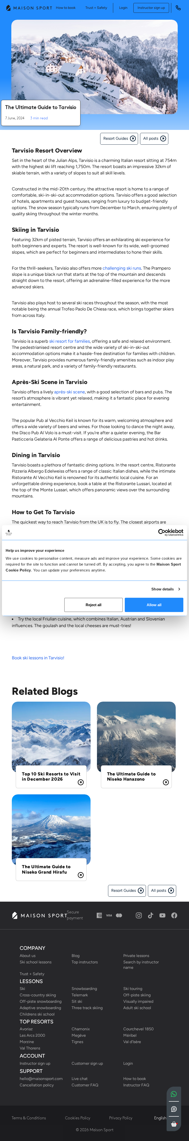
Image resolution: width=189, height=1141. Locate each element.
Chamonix (81, 1029)
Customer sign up (87, 1063)
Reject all (93, 604)
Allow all (154, 604)
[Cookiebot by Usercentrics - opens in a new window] (161, 532)
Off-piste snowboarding (41, 1001)
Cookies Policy (77, 1118)
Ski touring (132, 988)
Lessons (31, 981)
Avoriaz (26, 1029)
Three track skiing (87, 1007)
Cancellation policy (37, 1085)
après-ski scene (69, 392)
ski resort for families (69, 341)
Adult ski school (137, 1007)
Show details (162, 589)
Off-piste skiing (137, 995)
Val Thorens (30, 1048)
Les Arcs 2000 (32, 1035)
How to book (66, 8)
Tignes (77, 1041)
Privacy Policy (120, 1118)
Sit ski (77, 1001)
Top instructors (85, 962)
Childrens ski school (37, 1014)
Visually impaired (138, 1001)
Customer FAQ (85, 1085)
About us (27, 955)
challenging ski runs (122, 268)
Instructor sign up (151, 8)
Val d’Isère (132, 1041)
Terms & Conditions (29, 1118)
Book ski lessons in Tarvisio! (38, 658)
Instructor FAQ (136, 1085)
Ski (22, 988)
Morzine (27, 1041)
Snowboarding (84, 988)
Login (123, 8)
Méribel (130, 1035)
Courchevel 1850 (138, 1029)
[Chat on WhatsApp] (174, 1094)
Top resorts (36, 1021)
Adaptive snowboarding (40, 1007)
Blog (75, 955)
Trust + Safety (96, 8)
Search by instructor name (141, 965)
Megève (79, 1035)
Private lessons (136, 955)
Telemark (80, 995)
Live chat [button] (80, 1078)
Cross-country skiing (38, 995)
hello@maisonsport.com (41, 1078)
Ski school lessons (35, 962)
